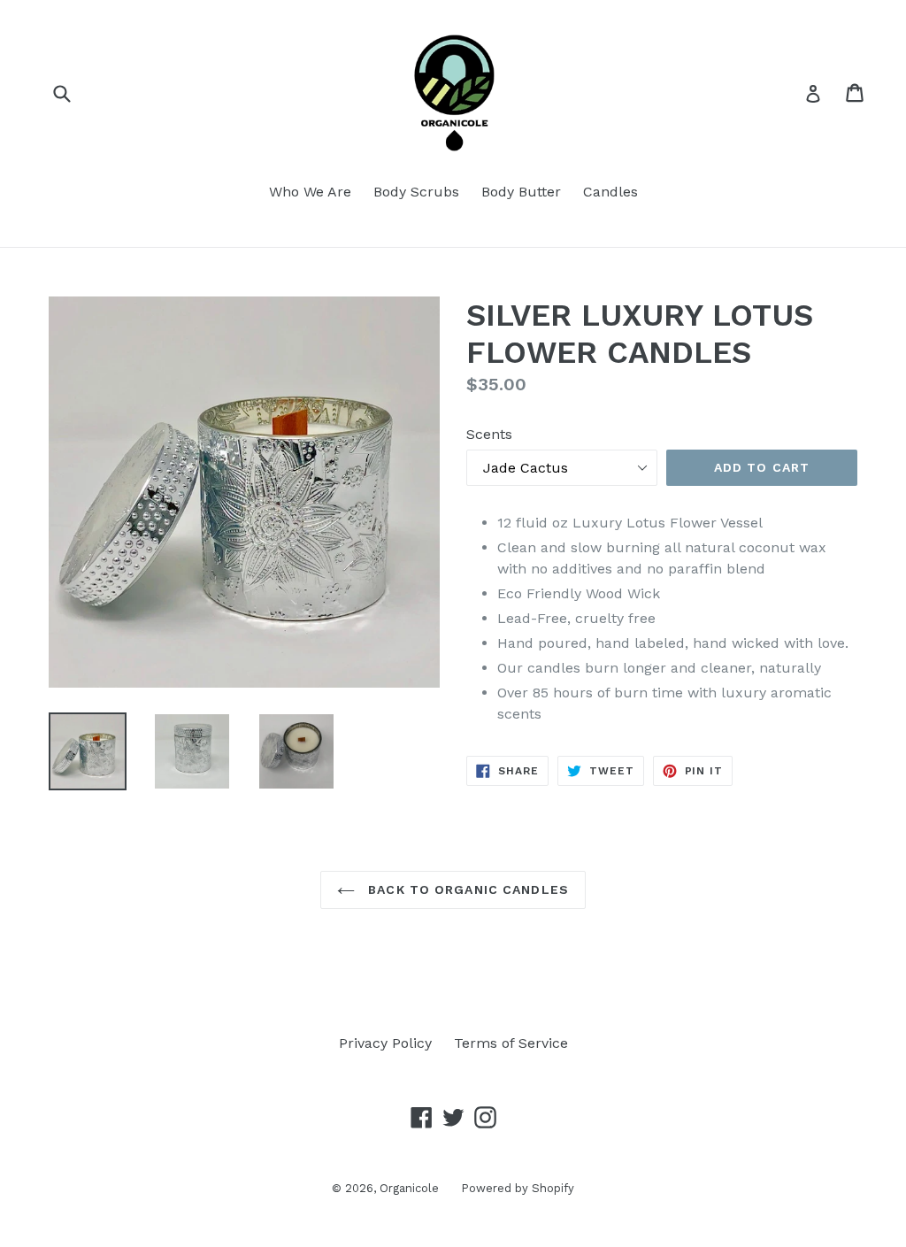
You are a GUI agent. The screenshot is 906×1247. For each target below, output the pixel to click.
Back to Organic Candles (466, 889)
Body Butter (521, 191)
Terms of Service (511, 1043)
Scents (489, 434)
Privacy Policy (385, 1043)
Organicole (409, 1188)
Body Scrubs (416, 191)
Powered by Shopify (517, 1188)
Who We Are (310, 191)
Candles (610, 191)
